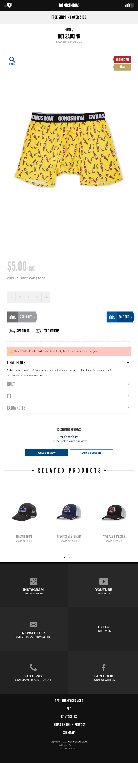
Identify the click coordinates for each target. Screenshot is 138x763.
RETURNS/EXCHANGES (69, 700)
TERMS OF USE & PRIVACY (69, 724)
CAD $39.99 (24, 541)
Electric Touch (24, 536)
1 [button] (65, 557)
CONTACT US (69, 716)
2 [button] (69, 557)
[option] (69, 147)
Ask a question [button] (91, 453)
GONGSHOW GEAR (78, 742)
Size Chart (23, 330)
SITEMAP (69, 732)
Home (68, 29)
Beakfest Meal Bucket (69, 536)
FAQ (69, 708)
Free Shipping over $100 (69, 17)
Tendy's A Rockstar (114, 536)
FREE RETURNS (51, 330)
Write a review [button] (47, 453)
